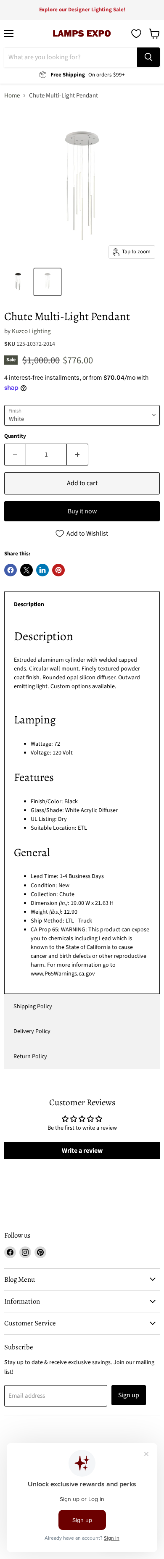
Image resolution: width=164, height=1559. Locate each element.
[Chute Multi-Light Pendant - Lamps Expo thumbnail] (18, 281)
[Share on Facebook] (10, 570)
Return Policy (30, 1056)
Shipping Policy (32, 1006)
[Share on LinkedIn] (42, 570)
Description (29, 604)
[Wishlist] (136, 33)
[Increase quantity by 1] (77, 454)
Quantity (15, 436)
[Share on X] (26, 570)
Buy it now (82, 511)
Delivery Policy (31, 1031)
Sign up (128, 1395)
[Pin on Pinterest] (58, 570)
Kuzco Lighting (31, 331)
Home (12, 95)
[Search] (148, 57)
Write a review (82, 1150)
